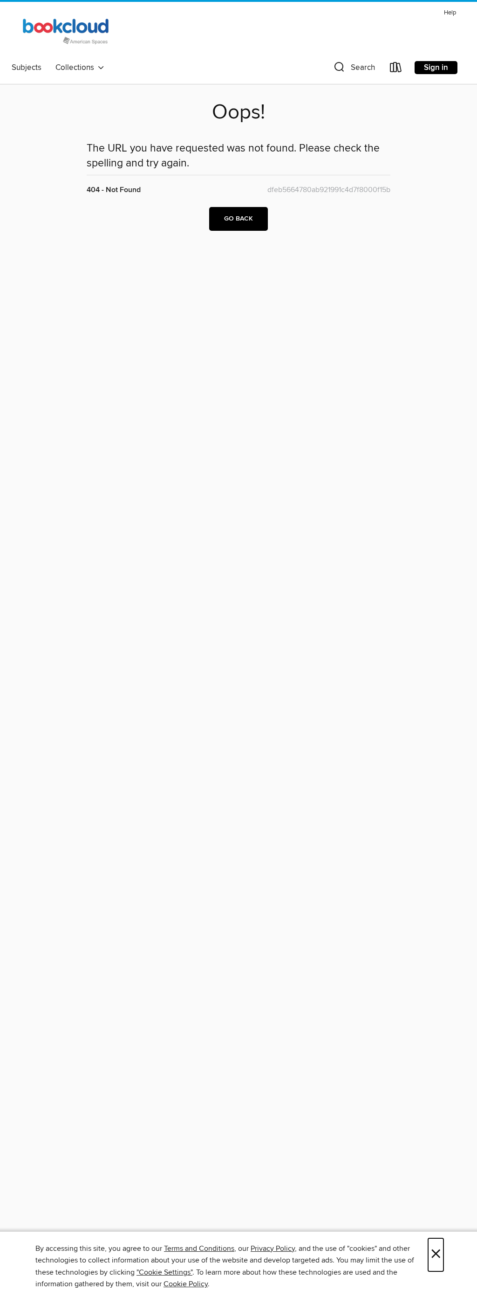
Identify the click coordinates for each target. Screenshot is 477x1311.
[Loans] (396, 69)
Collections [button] (76, 67)
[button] (353, 69)
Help (450, 12)
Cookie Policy (186, 1284)
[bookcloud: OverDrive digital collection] (67, 32)
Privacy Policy (273, 1248)
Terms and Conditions (199, 1248)
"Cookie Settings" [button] (164, 1272)
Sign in (436, 67)
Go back (238, 218)
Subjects (26, 67)
